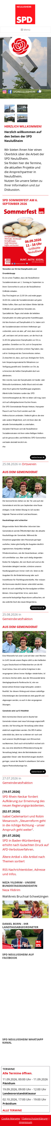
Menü (26, 29)
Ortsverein (29, 464)
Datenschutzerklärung (35, 1118)
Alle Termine (12, 1110)
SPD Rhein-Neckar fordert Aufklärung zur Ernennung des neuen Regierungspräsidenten (23, 801)
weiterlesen (37, 457)
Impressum (25, 1122)
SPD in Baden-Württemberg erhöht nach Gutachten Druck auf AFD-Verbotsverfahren (25, 845)
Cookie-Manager (10, 1118)
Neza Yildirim (11, 890)
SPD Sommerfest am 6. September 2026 (20, 202)
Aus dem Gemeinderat (20, 472)
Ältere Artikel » (12, 857)
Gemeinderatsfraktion (17, 619)
